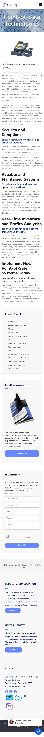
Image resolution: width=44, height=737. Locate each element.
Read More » (13, 650)
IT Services (8, 565)
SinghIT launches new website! (20, 633)
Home (22, 562)
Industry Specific (21, 565)
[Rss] (15, 691)
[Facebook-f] (6, 691)
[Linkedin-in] (11, 691)
